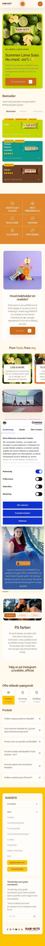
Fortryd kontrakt (17, 869)
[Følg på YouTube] (16, 929)
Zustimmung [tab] (8, 430)
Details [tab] (22, 430)
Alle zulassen (22, 505)
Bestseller (11, 111)
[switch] (38, 479)
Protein (23, 111)
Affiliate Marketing (15, 850)
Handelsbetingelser (15, 823)
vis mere (22, 324)
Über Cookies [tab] (36, 430)
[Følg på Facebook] (7, 929)
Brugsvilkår (12, 845)
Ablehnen (22, 521)
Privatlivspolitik (13, 828)
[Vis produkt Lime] (39, 134)
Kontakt (10, 817)
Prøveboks (38, 111)
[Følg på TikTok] (19, 929)
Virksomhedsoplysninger (18, 834)
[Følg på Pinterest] (13, 929)
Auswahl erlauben (22, 513)
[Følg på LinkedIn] (22, 929)
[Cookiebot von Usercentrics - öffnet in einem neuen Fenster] (32, 423)
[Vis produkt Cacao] (39, 179)
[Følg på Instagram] (10, 929)
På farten (9, 615)
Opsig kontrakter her (17, 863)
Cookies (10, 839)
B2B (9, 856)
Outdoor (22, 615)
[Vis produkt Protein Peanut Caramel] (39, 158)
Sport (35, 615)
